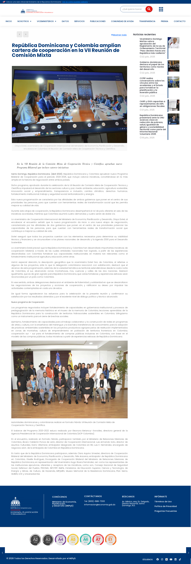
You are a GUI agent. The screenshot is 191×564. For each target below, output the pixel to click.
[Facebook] (157, 559)
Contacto (180, 21)
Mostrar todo (120, 34)
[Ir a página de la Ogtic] (34, 546)
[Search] (149, 9)
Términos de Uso (163, 501)
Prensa (164, 21)
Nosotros (23, 21)
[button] (161, 9)
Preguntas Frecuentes (166, 511)
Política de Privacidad (166, 506)
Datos (65, 21)
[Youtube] (171, 559)
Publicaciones (97, 21)
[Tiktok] (180, 559)
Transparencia (147, 21)
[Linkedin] (175, 559)
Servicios (79, 21)
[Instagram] (162, 559)
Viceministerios (45, 21)
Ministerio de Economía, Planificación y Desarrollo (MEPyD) (64, 503)
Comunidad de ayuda (122, 21)
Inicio (9, 21)
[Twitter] (166, 559)
